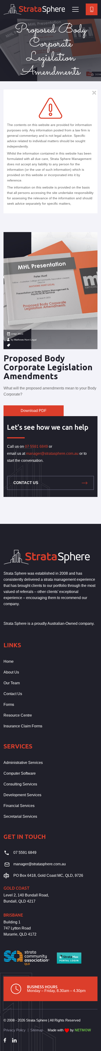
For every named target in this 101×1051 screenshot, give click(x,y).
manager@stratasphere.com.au (52, 453)
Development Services (22, 795)
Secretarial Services (20, 816)
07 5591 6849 (36, 446)
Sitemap (36, 1030)
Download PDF (34, 411)
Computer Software (20, 773)
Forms (9, 705)
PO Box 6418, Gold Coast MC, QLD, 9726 (48, 875)
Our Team (12, 683)
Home (9, 661)
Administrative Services (23, 763)
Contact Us (25, 483)
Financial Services (19, 806)
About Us (11, 672)
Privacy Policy (15, 1030)
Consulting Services (20, 784)
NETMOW (83, 1030)
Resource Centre (18, 715)
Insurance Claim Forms (23, 726)
